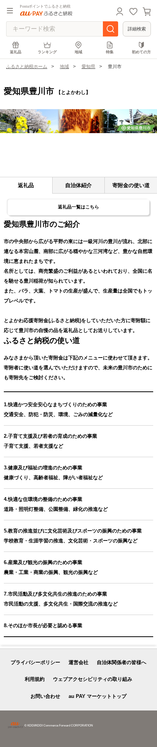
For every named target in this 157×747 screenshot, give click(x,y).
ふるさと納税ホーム (26, 66)
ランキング (47, 52)
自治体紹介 (78, 185)
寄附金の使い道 (131, 185)
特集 (110, 52)
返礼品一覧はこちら (78, 207)
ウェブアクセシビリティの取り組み (92, 679)
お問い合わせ (45, 696)
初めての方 (141, 52)
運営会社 (78, 662)
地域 (78, 52)
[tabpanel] (78, 121)
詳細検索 (137, 29)
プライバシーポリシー (35, 662)
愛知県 (88, 66)
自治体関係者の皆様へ (121, 662)
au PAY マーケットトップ (98, 696)
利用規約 (35, 679)
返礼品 (15, 52)
